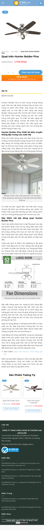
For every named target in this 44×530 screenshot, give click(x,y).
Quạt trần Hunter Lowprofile (33, 402)
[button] (3, 3)
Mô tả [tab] (4, 91)
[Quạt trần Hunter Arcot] (11, 388)
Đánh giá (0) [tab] (7, 96)
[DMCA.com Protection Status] (22, 523)
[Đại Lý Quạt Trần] (22, 3)
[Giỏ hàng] (40, 3)
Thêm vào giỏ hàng (30, 72)
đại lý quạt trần (30, 520)
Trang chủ (5, 51)
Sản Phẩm (14, 51)
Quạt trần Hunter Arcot (11, 401)
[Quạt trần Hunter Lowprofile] (33, 388)
